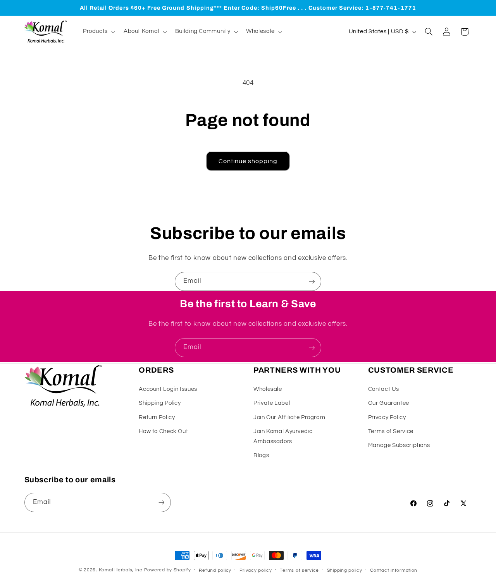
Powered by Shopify (167, 570)
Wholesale (267, 389)
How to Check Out (163, 431)
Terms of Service (390, 431)
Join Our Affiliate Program (289, 417)
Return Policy (157, 417)
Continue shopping (248, 161)
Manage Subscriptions (399, 445)
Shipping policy (344, 570)
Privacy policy (255, 570)
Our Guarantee (388, 403)
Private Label (271, 403)
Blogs (261, 455)
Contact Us (383, 389)
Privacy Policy (387, 417)
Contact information (393, 570)
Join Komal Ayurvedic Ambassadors (283, 436)
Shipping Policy (160, 403)
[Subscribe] (312, 281)
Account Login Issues (168, 389)
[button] (98, 31)
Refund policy (215, 570)
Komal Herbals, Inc (121, 570)
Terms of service (299, 570)
